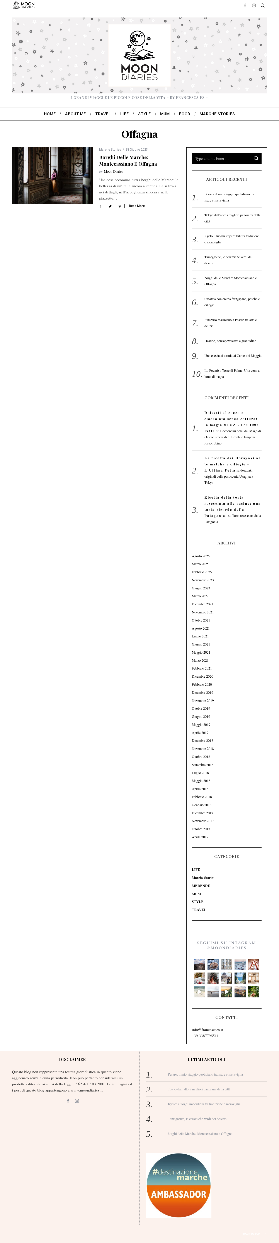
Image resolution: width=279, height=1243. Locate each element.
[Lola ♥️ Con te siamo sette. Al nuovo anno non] (199, 978)
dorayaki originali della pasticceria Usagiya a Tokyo (228, 476)
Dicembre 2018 (202, 740)
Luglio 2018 (200, 772)
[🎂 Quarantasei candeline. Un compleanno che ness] (213, 978)
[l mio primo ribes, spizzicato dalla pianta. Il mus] (253, 991)
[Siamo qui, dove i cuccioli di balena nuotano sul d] (213, 991)
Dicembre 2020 (202, 676)
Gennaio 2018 (201, 804)
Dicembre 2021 (202, 604)
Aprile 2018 (200, 788)
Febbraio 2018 (202, 796)
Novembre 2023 (203, 580)
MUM (196, 893)
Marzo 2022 (200, 596)
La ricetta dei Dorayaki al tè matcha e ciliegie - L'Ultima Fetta (232, 464)
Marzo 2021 (200, 660)
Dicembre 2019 (202, 692)
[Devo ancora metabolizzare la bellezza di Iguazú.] (199, 991)
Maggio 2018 (201, 780)
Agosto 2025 (201, 556)
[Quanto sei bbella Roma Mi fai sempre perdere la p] (226, 978)
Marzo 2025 (200, 563)
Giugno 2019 (201, 716)
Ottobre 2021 (201, 620)
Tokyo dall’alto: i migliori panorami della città (199, 1089)
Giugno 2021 (201, 644)
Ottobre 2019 (201, 708)
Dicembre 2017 (202, 813)
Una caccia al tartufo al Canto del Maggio (233, 355)
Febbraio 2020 (202, 684)
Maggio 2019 (201, 724)
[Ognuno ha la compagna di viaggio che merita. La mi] (199, 964)
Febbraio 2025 (202, 572)
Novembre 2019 (203, 700)
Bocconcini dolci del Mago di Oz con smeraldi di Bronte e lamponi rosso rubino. (232, 437)
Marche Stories (110, 149)
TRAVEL (199, 909)
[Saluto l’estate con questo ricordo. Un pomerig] (240, 978)
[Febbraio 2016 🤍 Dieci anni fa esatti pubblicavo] (240, 964)
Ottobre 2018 (201, 756)
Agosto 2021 (201, 628)
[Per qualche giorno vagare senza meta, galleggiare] (253, 964)
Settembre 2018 (202, 764)
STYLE (198, 901)
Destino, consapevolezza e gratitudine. (230, 340)
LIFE (196, 869)
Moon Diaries (113, 171)
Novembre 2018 (203, 748)
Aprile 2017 (200, 837)
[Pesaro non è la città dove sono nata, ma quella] (253, 978)
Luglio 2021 (200, 636)
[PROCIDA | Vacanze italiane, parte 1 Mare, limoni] (240, 991)
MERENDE (201, 885)
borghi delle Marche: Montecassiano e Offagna (128, 160)
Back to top (251, 1233)
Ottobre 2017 (201, 828)
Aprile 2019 (200, 732)
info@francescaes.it (207, 1029)
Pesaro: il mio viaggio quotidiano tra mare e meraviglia (205, 1074)
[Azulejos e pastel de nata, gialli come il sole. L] (226, 964)
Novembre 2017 (203, 820)
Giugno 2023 (201, 588)
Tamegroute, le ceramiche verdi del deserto (197, 1118)
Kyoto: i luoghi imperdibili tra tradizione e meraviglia (204, 1104)
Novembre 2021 (203, 612)
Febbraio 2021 (202, 668)
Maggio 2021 (201, 652)
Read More (137, 206)
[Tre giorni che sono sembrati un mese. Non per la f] (213, 964)
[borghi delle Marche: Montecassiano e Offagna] (52, 175)
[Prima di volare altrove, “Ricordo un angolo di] (226, 991)
